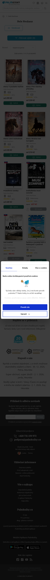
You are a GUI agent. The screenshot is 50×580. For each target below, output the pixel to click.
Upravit (24, 314)
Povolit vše (25, 307)
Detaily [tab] (25, 268)
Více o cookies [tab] (41, 268)
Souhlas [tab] (9, 268)
